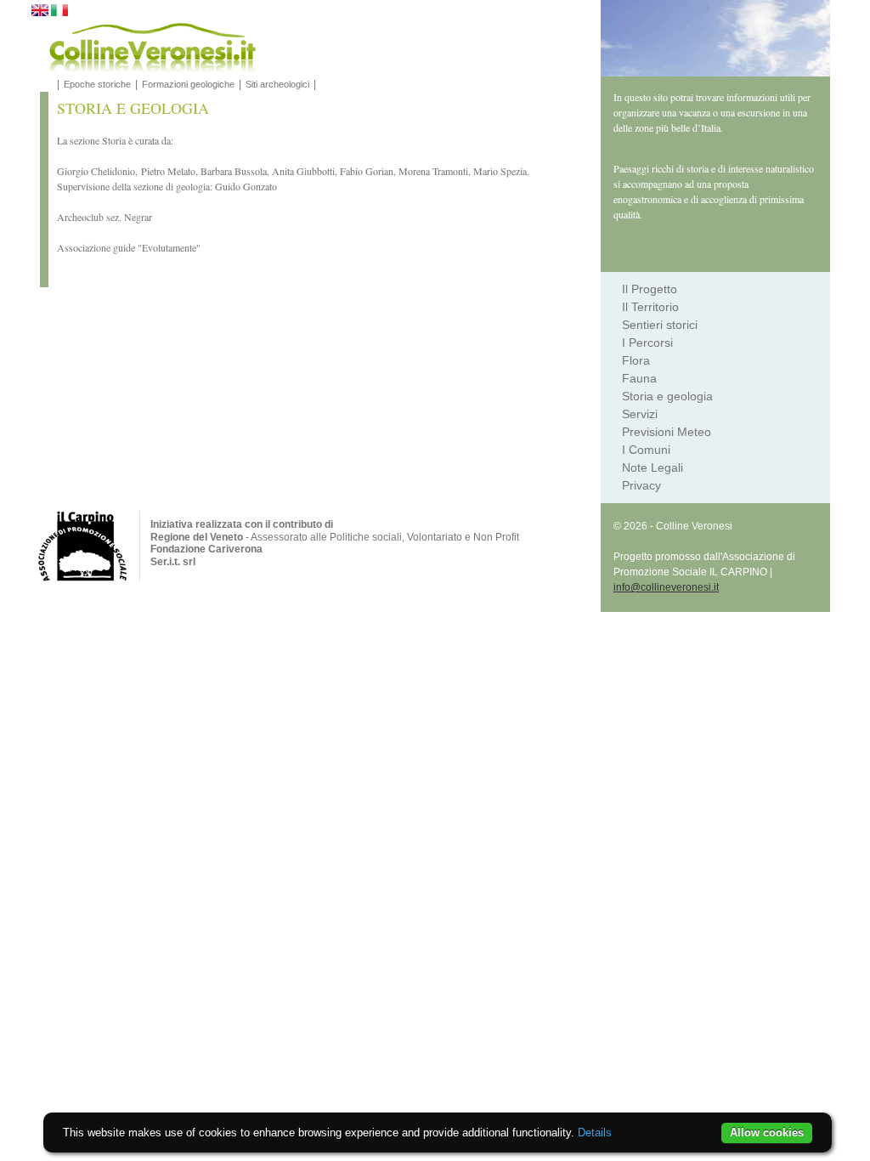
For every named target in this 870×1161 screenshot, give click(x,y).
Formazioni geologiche (188, 84)
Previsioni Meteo (666, 432)
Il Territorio (650, 307)
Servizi (640, 414)
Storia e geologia (667, 396)
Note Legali (652, 467)
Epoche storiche (97, 84)
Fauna (639, 378)
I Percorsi (647, 342)
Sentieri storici (660, 324)
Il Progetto (649, 289)
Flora (636, 360)
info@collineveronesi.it (666, 587)
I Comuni (646, 449)
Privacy (641, 485)
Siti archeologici (277, 84)
